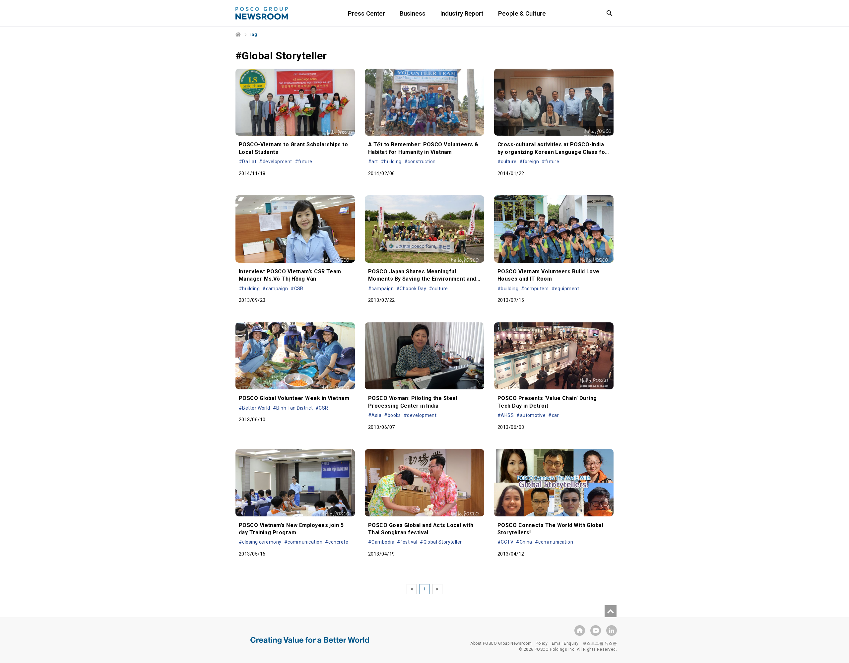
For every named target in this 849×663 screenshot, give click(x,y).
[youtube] (595, 630)
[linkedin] (611, 630)
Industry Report (462, 13)
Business (412, 13)
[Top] (611, 611)
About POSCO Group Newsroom (501, 643)
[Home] (238, 34)
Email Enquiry (565, 643)
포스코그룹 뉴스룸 (600, 643)
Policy (542, 643)
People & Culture (522, 13)
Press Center (366, 13)
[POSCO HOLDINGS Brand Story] (309, 645)
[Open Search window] (610, 13)
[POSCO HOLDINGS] (579, 630)
